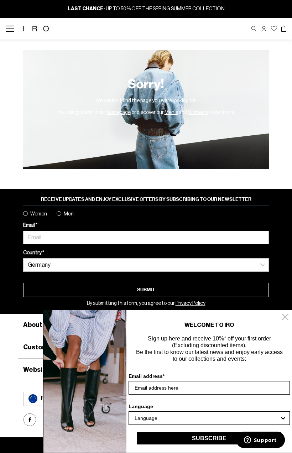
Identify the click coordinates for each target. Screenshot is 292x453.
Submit (146, 290)
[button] (264, 29)
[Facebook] (29, 419)
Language (141, 406)
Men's (171, 112)
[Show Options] (283, 418)
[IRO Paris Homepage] (36, 28)
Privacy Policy (190, 303)
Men (69, 214)
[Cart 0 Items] (284, 28)
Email (29, 225)
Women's (198, 112)
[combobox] (207, 418)
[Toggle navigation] (12, 29)
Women (38, 214)
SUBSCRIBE (209, 438)
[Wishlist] (274, 29)
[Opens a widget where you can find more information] (260, 440)
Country (32, 252)
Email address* (147, 376)
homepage (119, 112)
